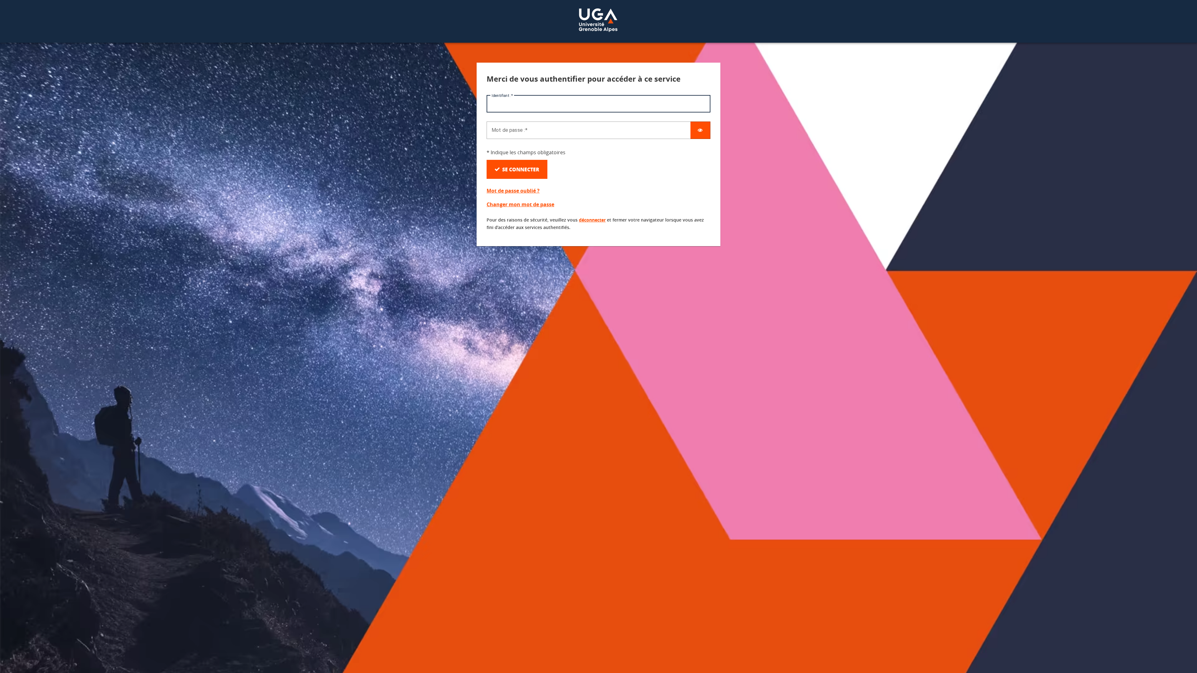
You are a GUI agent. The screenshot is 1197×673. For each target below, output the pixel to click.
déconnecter (592, 220)
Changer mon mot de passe (520, 204)
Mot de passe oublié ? (513, 190)
